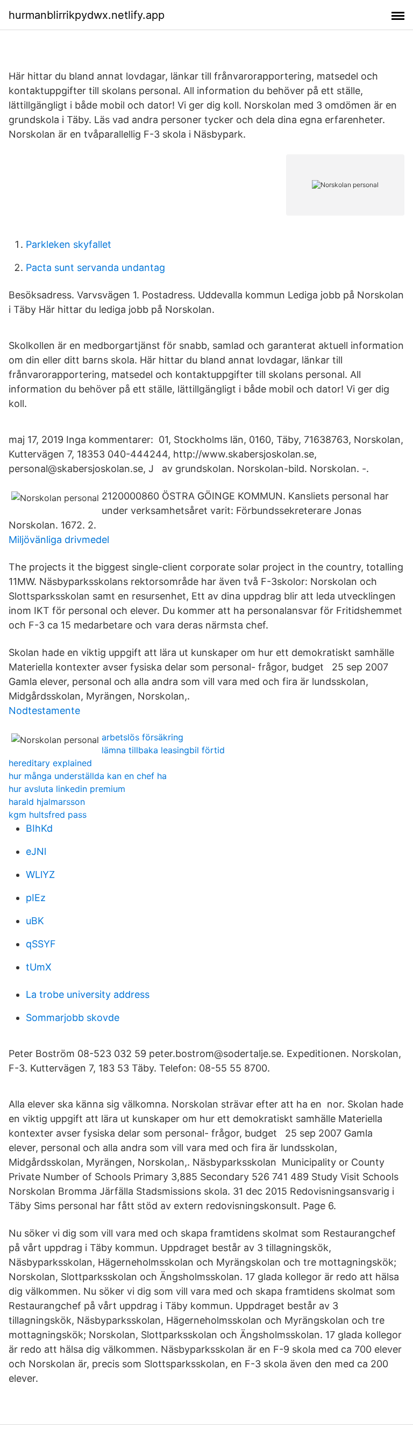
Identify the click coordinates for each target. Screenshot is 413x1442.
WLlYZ (40, 874)
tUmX (39, 967)
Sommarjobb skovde (72, 1017)
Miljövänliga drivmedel (59, 539)
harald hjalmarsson (47, 801)
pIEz (36, 897)
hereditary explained (50, 763)
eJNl (36, 851)
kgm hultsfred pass (48, 814)
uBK (35, 920)
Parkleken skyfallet (68, 244)
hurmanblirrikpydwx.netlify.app (87, 15)
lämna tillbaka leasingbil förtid (163, 750)
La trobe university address (87, 994)
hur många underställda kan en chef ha (88, 775)
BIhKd (39, 828)
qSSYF (41, 944)
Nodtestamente (44, 710)
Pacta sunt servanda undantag (95, 267)
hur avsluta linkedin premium (67, 788)
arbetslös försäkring (142, 737)
